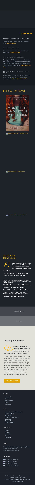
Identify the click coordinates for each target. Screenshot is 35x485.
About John (8, 397)
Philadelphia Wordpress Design (21, 480)
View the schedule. (15, 52)
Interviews (8, 434)
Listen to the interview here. (20, 79)
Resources (8, 404)
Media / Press (9, 400)
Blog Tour (8, 437)
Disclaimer (22, 478)
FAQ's (6, 402)
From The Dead (9, 422)
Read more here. (11, 43)
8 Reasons (8, 419)
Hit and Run (8, 415)
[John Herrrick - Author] (17, 5)
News (7, 430)
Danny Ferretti (16, 479)
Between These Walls (11, 417)
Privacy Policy (14, 478)
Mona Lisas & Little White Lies (14, 412)
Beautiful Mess (9, 414)
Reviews (7, 436)
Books (7, 399)
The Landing (9, 421)
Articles (7, 432)
